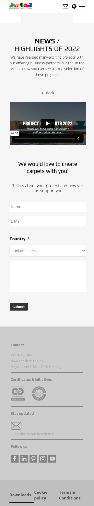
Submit (19, 307)
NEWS (45, 41)
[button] (65, 6)
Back (50, 92)
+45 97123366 (21, 354)
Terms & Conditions (69, 493)
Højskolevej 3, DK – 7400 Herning (36, 366)
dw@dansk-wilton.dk (27, 360)
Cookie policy (41, 493)
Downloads (20, 495)
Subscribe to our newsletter (32, 433)
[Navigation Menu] (82, 6)
